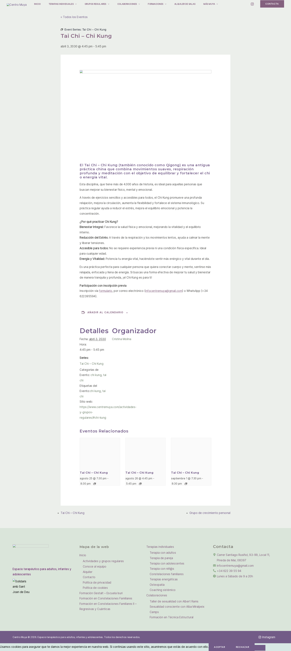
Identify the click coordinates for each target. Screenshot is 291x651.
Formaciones (155, 4)
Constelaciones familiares (167, 574)
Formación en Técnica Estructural (171, 617)
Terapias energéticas (164, 579)
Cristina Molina (121, 339)
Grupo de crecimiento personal (210, 513)
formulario (105, 291)
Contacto (89, 577)
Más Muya (209, 4)
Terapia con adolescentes (167, 563)
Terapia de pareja (161, 558)
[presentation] (100, 453)
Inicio (37, 4)
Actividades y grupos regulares (103, 561)
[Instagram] (252, 4)
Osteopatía (157, 584)
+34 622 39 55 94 (229, 571)
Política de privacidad (97, 582)
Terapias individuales (61, 4)
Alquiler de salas (185, 4)
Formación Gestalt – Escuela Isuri (101, 593)
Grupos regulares (95, 4)
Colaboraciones (127, 4)
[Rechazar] (260, 648)
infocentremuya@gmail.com (163, 291)
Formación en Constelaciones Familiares (105, 598)
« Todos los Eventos (74, 17)
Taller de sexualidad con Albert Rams (174, 601)
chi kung (96, 375)
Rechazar (242, 647)
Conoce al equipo (94, 566)
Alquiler (87, 572)
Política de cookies (95, 587)
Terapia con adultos (163, 552)
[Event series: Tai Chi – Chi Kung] (94, 484)
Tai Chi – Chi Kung (91, 363)
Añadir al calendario (105, 312)
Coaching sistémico (163, 590)
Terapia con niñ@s (162, 568)
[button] (75, 3)
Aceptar (219, 647)
